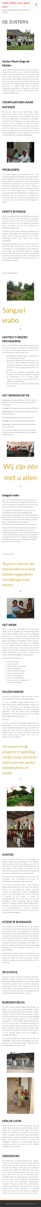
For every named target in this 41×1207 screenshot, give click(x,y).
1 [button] (20, 328)
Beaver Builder (30, 1203)
